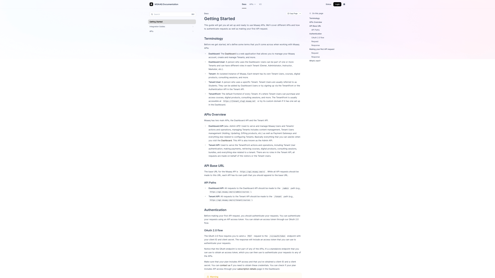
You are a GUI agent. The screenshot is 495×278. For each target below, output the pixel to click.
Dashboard (230, 53)
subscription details (246, 269)
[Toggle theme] (344, 4)
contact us (225, 265)
